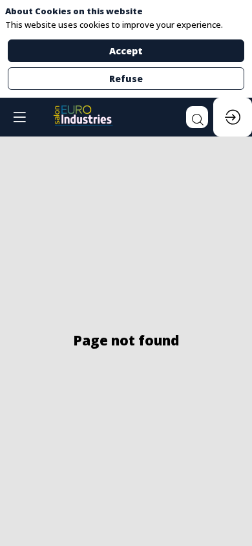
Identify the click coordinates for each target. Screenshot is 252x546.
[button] (19, 117)
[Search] (197, 117)
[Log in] (232, 117)
